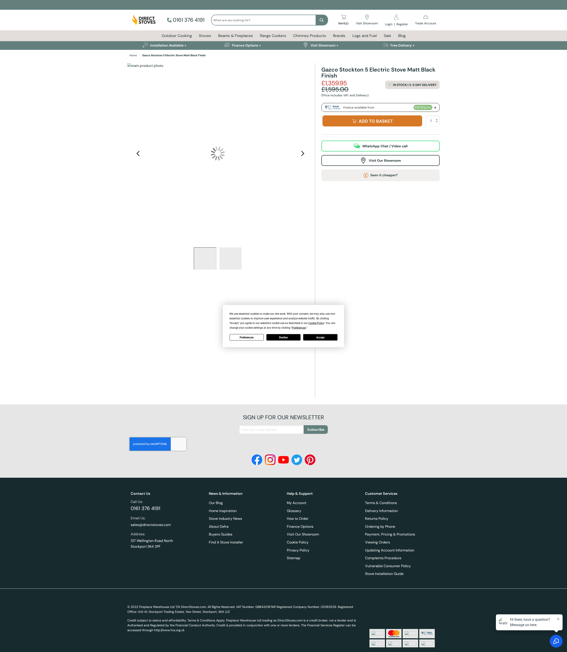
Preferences (247, 337)
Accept (320, 337)
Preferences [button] (299, 327)
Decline (283, 337)
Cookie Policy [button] (316, 323)
